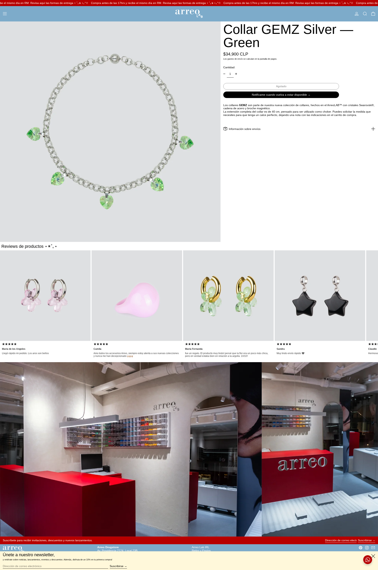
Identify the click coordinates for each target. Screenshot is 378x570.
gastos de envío (235, 58)
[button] (365, 14)
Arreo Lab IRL (200, 547)
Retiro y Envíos (201, 550)
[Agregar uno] (236, 73)
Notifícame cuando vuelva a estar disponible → (281, 94)
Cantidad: (229, 67)
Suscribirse (365, 540)
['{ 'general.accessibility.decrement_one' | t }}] (224, 73)
